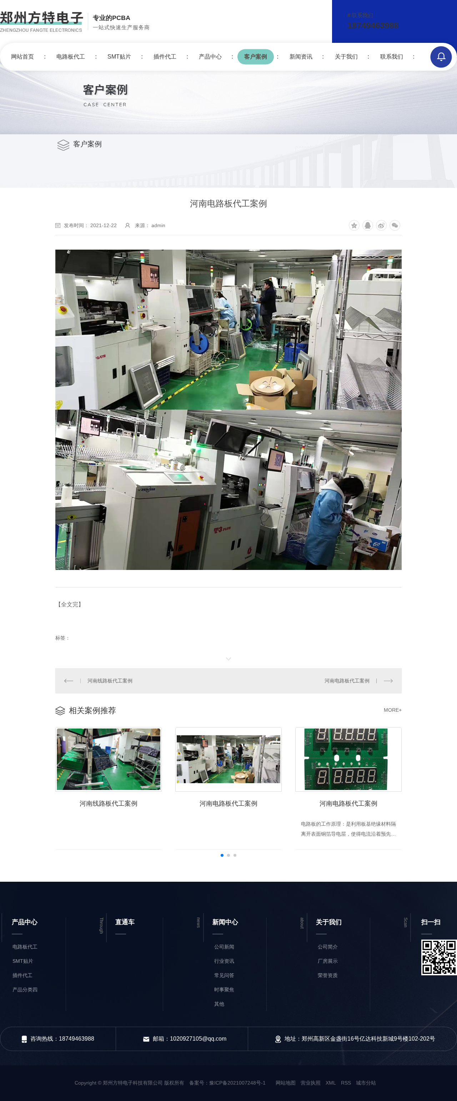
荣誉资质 (328, 975)
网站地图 (286, 1083)
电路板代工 (70, 57)
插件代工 (165, 57)
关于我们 (346, 57)
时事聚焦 (224, 989)
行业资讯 (224, 961)
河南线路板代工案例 (109, 681)
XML (331, 1083)
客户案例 (255, 57)
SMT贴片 (119, 57)
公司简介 (328, 947)
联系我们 (391, 57)
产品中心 (210, 57)
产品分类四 (24, 989)
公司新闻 (224, 947)
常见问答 (224, 975)
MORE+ (393, 710)
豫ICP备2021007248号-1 (237, 1083)
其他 (219, 1004)
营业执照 (311, 1083)
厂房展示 (328, 961)
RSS (346, 1083)
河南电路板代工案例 (347, 681)
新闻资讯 (301, 57)
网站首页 (22, 57)
